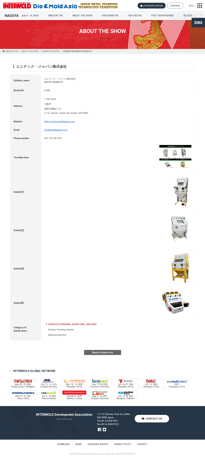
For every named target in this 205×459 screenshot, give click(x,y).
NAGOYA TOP (55, 15)
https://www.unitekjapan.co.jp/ (59, 121)
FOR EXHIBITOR (110, 15)
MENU (191, 5)
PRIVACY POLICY (122, 444)
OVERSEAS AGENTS (98, 444)
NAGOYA (12, 15)
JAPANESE (175, 5)
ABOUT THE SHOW (82, 15)
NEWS (79, 444)
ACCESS (187, 15)
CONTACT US (153, 418)
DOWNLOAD (63, 444)
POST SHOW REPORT (162, 15)
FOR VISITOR (135, 15)
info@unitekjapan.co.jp (55, 130)
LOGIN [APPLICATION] (153, 5)
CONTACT (142, 444)
